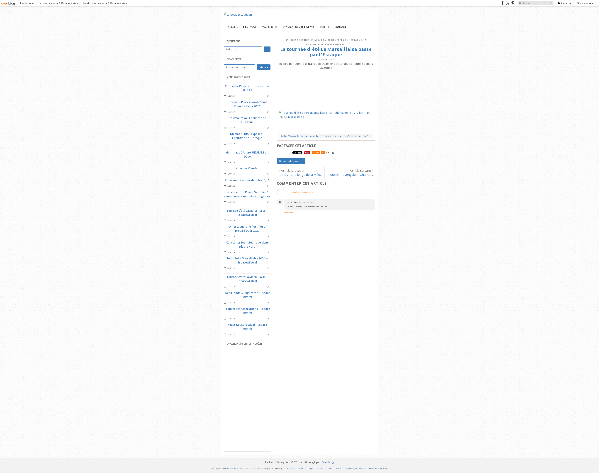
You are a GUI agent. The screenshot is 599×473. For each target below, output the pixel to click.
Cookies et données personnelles (351, 468)
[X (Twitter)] (508, 3)
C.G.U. (330, 468)
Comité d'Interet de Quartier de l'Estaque (243, 468)
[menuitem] (232, 26)
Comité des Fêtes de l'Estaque (341, 40)
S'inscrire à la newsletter (291, 161)
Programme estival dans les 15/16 (247, 180)
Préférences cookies (378, 468)
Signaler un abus (316, 468)
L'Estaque (249, 26)
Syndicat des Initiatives (298, 26)
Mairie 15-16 (269, 26)
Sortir (324, 26)
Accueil (233, 26)
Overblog (327, 462)
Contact (340, 26)
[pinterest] (513, 3)
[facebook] (502, 3)
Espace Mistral (335, 44)
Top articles (290, 468)
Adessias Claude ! (247, 168)
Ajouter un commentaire (302, 192)
